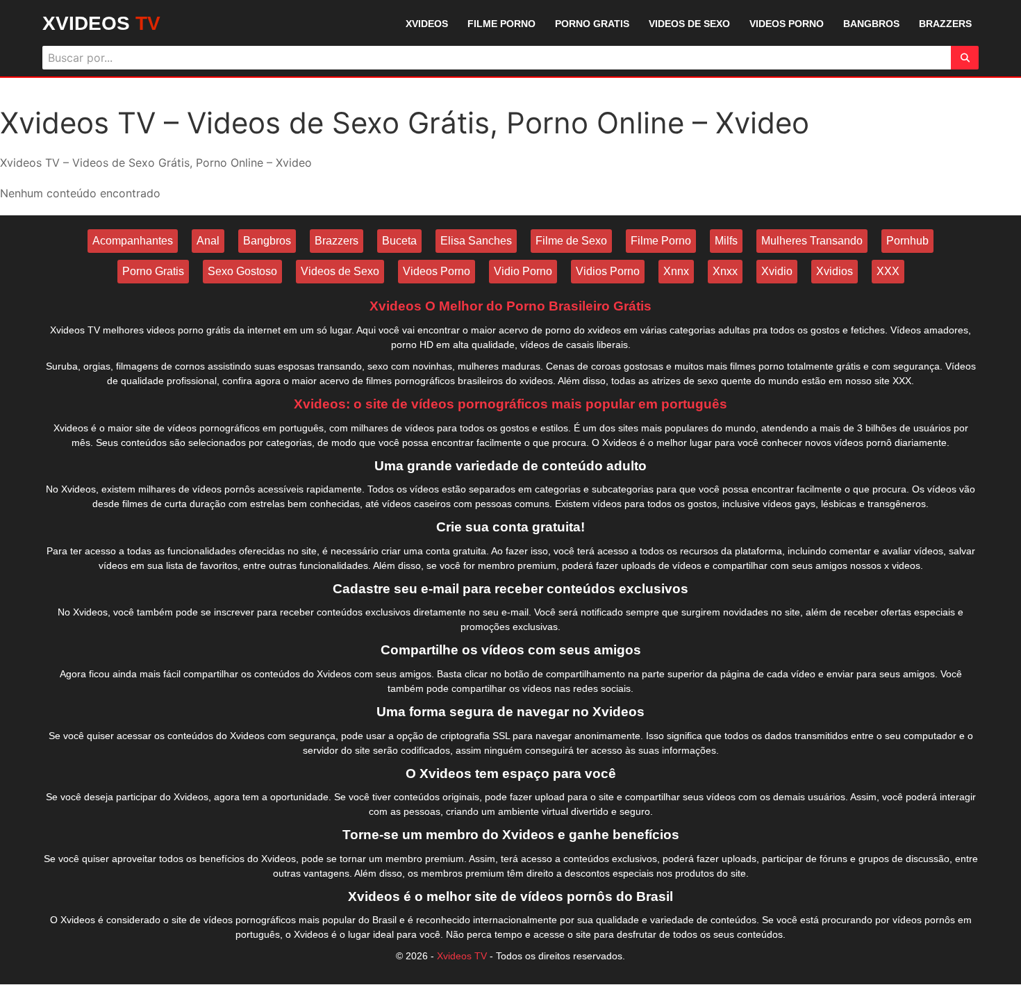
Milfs (726, 241)
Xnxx (725, 271)
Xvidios (834, 271)
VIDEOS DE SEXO (689, 23)
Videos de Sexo (340, 271)
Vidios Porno (608, 271)
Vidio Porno (523, 271)
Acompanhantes (132, 241)
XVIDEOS (101, 23)
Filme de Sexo (571, 241)
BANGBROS (871, 23)
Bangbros (267, 241)
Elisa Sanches (476, 241)
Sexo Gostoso (242, 271)
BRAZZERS (945, 23)
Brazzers (336, 241)
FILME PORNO (501, 23)
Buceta (399, 241)
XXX (888, 271)
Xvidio (776, 271)
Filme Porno (661, 241)
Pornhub (907, 241)
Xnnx (676, 271)
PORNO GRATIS (592, 23)
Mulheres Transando (812, 241)
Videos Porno (436, 271)
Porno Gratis (153, 271)
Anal (208, 241)
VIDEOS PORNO (786, 23)
